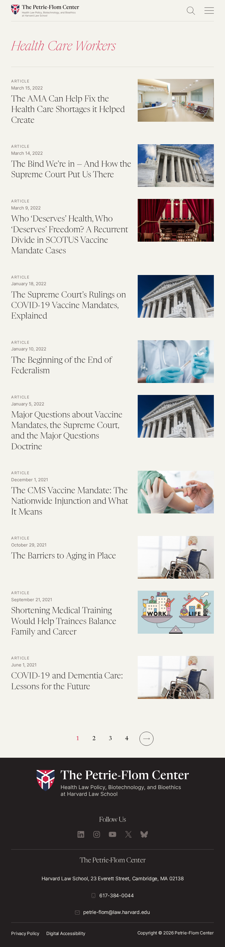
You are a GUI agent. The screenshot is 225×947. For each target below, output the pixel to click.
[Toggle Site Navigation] (209, 10)
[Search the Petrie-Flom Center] (190, 10)
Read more (112, 105)
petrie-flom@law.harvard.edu (116, 912)
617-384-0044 (116, 895)
